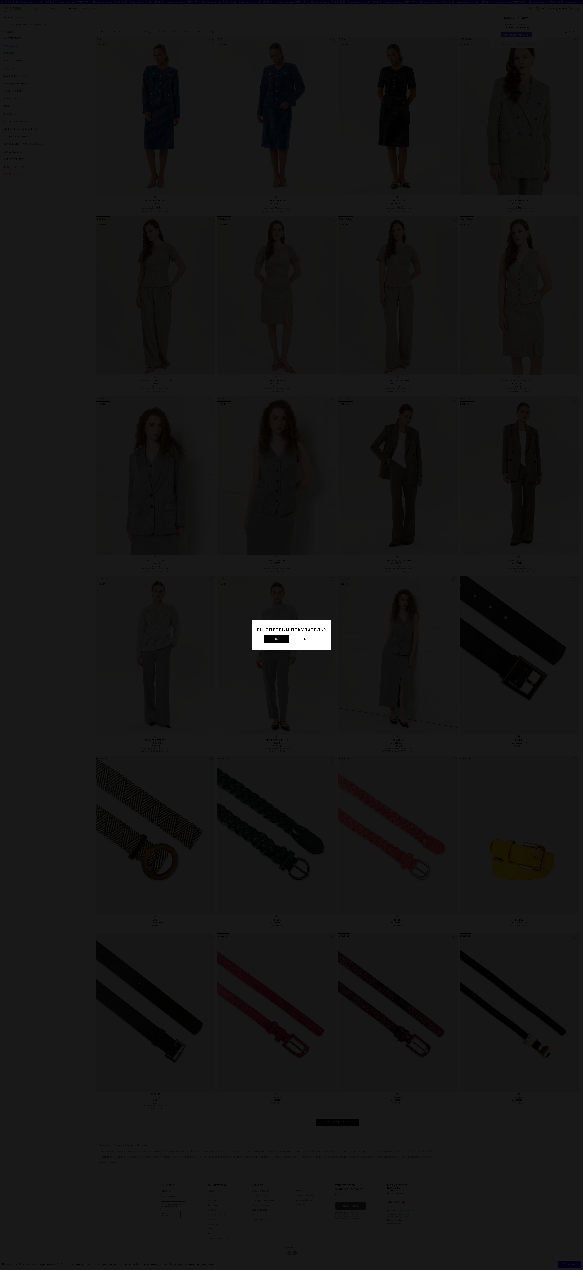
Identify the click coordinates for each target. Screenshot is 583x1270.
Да (276, 638)
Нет (305, 638)
